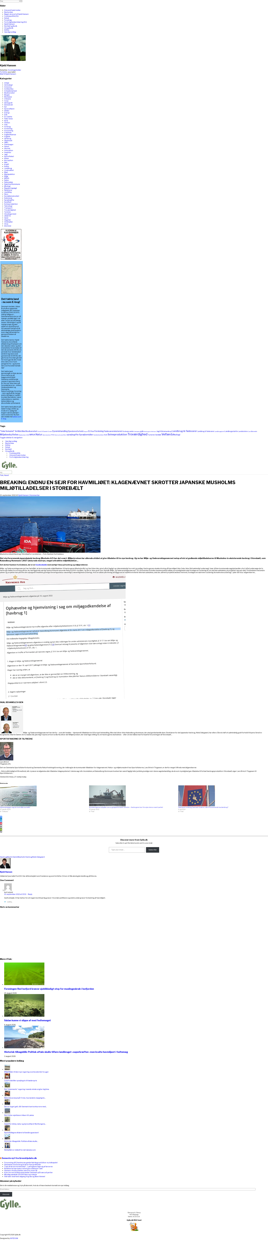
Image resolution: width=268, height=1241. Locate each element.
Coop (6, 101)
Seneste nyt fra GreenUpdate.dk (19, 1158)
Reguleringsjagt (10, 188)
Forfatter (3, 72)
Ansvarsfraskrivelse (12, 10)
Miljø (6, 176)
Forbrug (7, 127)
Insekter (7, 152)
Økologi (7, 186)
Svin (105, 435)
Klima (6, 158)
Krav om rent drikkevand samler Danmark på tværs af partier (28, 1173)
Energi (7, 113)
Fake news (8, 119)
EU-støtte (8, 117)
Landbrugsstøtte (231, 431)
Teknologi (8, 206)
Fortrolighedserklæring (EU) (15, 22)
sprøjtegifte (73, 434)
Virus (6, 224)
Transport (8, 208)
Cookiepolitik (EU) (11, 16)
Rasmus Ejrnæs (59, 435)
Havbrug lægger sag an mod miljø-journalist (15, 807)
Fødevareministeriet (113, 431)
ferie (6, 121)
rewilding (8, 192)
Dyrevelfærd (9, 109)
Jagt (6, 154)
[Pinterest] (134, 823)
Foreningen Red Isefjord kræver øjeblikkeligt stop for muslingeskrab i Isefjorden (49, 988)
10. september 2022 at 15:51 (15, 894)
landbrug (168, 431)
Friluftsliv (8, 133)
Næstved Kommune (12, 184)
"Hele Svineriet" (7, 431)
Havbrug (146, 431)
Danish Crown (47, 431)
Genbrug (7, 139)
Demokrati (8, 105)
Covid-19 (40, 431)
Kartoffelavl (9, 156)
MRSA (6, 178)
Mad (6, 172)
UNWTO (7, 216)
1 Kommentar (34, 495)
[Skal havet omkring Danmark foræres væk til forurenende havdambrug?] (221, 795)
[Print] (134, 827)
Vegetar (7, 220)
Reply (30, 894)
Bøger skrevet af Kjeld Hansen (16, 14)
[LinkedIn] (134, 819)
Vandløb (158, 435)
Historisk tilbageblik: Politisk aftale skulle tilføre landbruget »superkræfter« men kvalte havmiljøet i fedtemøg (66, 1052)
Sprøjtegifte (9, 200)
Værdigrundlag (10, 32)
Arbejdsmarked (10, 91)
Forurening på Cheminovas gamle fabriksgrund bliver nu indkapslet (31, 1163)
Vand (6, 218)
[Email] (134, 825)
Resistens (8, 190)
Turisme (7, 212)
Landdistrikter (243, 431)
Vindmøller (8, 222)
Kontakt (8, 449)
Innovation (8, 150)
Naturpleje (8, 182)
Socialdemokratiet (11, 196)
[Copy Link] (134, 832)
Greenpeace (137, 431)
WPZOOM (14, 1238)
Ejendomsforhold (75, 431)
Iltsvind (7, 148)
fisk (92, 431)
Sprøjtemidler (86, 434)
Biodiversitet (9, 93)
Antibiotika (8, 89)
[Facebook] (134, 817)
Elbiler (6, 111)
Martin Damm (12, 857)
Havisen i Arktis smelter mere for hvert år (20, 1171)
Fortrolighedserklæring (18, 457)
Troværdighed (10, 210)
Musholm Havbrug (25, 857)
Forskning (8, 129)
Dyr (5, 107)
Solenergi (8, 198)
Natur (6, 180)
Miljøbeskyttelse (9, 434)
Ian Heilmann (152, 431)
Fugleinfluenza (10, 135)
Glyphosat (8, 141)
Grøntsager (9, 145)
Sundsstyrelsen (98, 435)
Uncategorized (10, 214)
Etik (5, 115)
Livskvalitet (9, 170)
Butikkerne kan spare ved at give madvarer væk (23, 1169)
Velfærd (167, 434)
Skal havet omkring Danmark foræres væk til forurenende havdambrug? (203, 807)
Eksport (86, 431)
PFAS (52, 435)
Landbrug (8, 168)
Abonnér (6, 1194)
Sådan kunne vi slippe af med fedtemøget (27, 1020)
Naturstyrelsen (47, 435)
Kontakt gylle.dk (10, 26)
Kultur (6, 166)
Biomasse (8, 97)
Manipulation (9, 174)
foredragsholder (14, 70)
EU (89, 431)
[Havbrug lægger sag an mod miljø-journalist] (43, 795)
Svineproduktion (11, 204)
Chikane (7, 99)
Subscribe (153, 850)
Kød (5, 162)
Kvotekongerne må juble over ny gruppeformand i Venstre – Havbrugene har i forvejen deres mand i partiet (126, 807)
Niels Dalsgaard (38, 857)
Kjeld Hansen (9, 24)
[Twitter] (134, 821)
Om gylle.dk (8, 28)
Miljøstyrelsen (22, 435)
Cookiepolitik (14, 453)
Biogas (7, 95)
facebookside (41, 565)
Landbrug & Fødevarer (184, 431)
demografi (8, 103)
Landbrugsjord (219, 431)
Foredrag (8, 20)
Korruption (8, 160)
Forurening (8, 131)
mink (27, 435)
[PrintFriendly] (134, 829)
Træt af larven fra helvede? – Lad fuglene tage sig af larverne (28, 1167)
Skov (6, 194)
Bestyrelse (8, 12)
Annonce (8, 87)
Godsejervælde (128, 431)
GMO (6, 143)
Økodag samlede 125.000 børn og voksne (20, 1175)
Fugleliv (7, 137)
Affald (6, 83)
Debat (6, 18)
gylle (142, 431)
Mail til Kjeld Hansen (8, 74)
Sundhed (7, 202)
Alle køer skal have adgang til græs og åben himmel (24, 1176)
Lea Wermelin (252, 431)
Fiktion (7, 123)
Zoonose (7, 226)
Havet (6, 146)
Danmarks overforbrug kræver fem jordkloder (22, 1165)
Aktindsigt (8, 85)
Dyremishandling (60, 431)
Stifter (7, 30)
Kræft (6, 164)
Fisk (6, 125)
